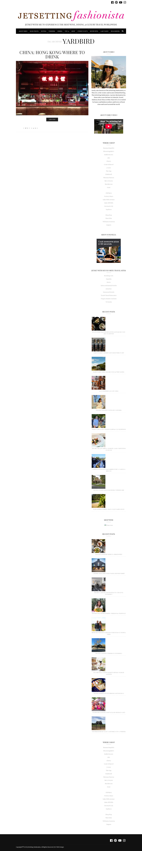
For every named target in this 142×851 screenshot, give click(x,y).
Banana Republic (108, 148)
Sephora (108, 209)
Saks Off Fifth (108, 203)
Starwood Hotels (108, 292)
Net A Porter (109, 181)
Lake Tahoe (104, 31)
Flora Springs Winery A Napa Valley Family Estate (108, 509)
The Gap (108, 171)
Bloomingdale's (108, 151)
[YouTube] (120, 2)
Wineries (52, 31)
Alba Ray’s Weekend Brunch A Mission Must (108, 554)
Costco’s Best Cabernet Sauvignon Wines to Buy (108, 353)
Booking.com (108, 276)
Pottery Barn (108, 196)
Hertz (109, 282)
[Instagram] (124, 2)
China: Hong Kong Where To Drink (52, 54)
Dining (59, 31)
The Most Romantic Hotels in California (109, 410)
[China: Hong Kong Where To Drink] (52, 88)
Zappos (108, 225)
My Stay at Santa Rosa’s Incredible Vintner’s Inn (109, 490)
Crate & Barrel (109, 164)
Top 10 (67, 31)
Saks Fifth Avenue (109, 200)
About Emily (23, 31)
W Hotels (109, 302)
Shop (73, 31)
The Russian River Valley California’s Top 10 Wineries (109, 731)
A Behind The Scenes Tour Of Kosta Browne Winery (109, 573)
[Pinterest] (116, 2)
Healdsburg (115, 31)
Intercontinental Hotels (109, 285)
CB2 (108, 158)
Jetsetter (109, 289)
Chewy (108, 161)
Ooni (108, 187)
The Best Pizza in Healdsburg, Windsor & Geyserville (109, 613)
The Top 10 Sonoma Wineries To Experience (108, 653)
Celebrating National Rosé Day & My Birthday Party (108, 712)
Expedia (108, 279)
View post (52, 119)
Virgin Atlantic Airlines (108, 299)
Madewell (108, 174)
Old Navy (109, 193)
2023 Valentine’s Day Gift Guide (108, 391)
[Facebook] (112, 2)
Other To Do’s (82, 31)
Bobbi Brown (108, 155)
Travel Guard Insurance (108, 295)
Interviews (94, 31)
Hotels (43, 31)
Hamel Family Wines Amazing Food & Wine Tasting (108, 372)
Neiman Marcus (108, 178)
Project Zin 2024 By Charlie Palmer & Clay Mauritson (109, 429)
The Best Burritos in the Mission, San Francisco (109, 693)
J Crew (109, 168)
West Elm (108, 218)
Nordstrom (109, 184)
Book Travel (34, 31)
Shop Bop (108, 215)
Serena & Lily (108, 206)
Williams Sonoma (109, 222)
